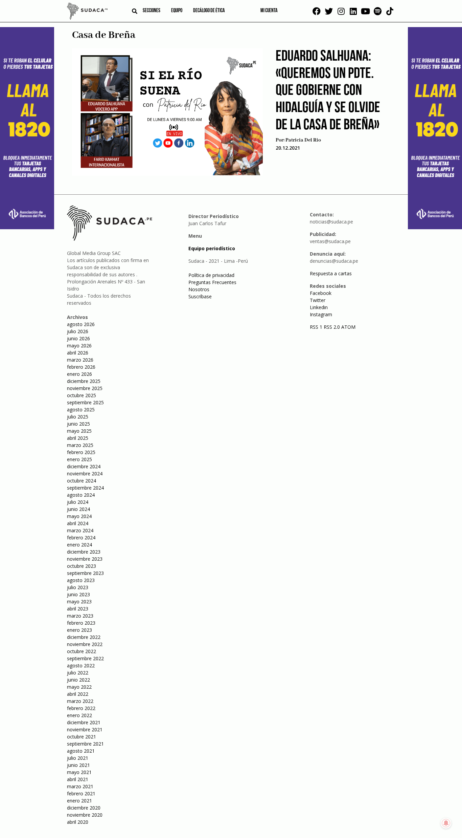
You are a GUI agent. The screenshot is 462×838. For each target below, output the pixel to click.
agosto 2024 (81, 495)
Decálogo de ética (209, 11)
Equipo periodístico (211, 248)
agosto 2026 (81, 324)
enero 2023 (79, 630)
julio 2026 (77, 331)
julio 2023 (77, 587)
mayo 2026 (79, 345)
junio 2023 (78, 594)
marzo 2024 (80, 530)
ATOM (348, 327)
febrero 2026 (81, 367)
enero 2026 (79, 374)
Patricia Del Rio (303, 140)
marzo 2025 (80, 445)
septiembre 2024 (85, 488)
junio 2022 (78, 679)
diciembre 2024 (83, 466)
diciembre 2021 (83, 722)
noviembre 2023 (84, 559)
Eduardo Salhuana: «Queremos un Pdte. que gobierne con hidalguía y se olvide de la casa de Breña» (328, 91)
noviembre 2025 (84, 388)
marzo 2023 (80, 616)
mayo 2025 (79, 431)
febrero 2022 (81, 708)
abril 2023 (77, 608)
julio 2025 (77, 416)
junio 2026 (78, 338)
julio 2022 (77, 672)
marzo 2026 (80, 360)
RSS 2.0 (332, 327)
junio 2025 (78, 424)
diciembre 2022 (83, 637)
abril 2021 (77, 779)
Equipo (176, 11)
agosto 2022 (81, 665)
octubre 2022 (81, 651)
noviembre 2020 (84, 815)
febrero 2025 (81, 452)
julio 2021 (77, 758)
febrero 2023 (81, 623)
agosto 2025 (81, 409)
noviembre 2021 (84, 729)
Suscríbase (200, 296)
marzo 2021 (80, 786)
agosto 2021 (81, 751)
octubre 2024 (81, 480)
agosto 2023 (81, 580)
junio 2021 (78, 765)
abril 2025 (77, 438)
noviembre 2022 (84, 644)
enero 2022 (79, 715)
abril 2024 (77, 523)
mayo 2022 (79, 687)
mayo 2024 (79, 516)
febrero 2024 (81, 537)
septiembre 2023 (85, 573)
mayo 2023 (79, 601)
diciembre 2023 (83, 552)
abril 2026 (77, 352)
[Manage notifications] (446, 823)
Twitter (317, 300)
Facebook (320, 293)
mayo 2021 (79, 772)
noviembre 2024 (84, 473)
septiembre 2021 (85, 743)
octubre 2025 (81, 395)
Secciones (151, 11)
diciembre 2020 (83, 807)
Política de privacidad (211, 275)
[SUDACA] (87, 12)
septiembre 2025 (85, 402)
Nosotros (198, 289)
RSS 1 (317, 327)
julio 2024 (77, 502)
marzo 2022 (80, 701)
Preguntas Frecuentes (212, 282)
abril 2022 (77, 694)
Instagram (321, 314)
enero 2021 (79, 800)
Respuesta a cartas (331, 273)
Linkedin (319, 307)
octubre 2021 (81, 736)
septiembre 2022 (85, 658)
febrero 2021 (81, 793)
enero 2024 (79, 544)
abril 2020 (77, 822)
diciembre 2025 (83, 381)
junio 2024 (78, 509)
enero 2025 (79, 459)
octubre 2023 (81, 566)
